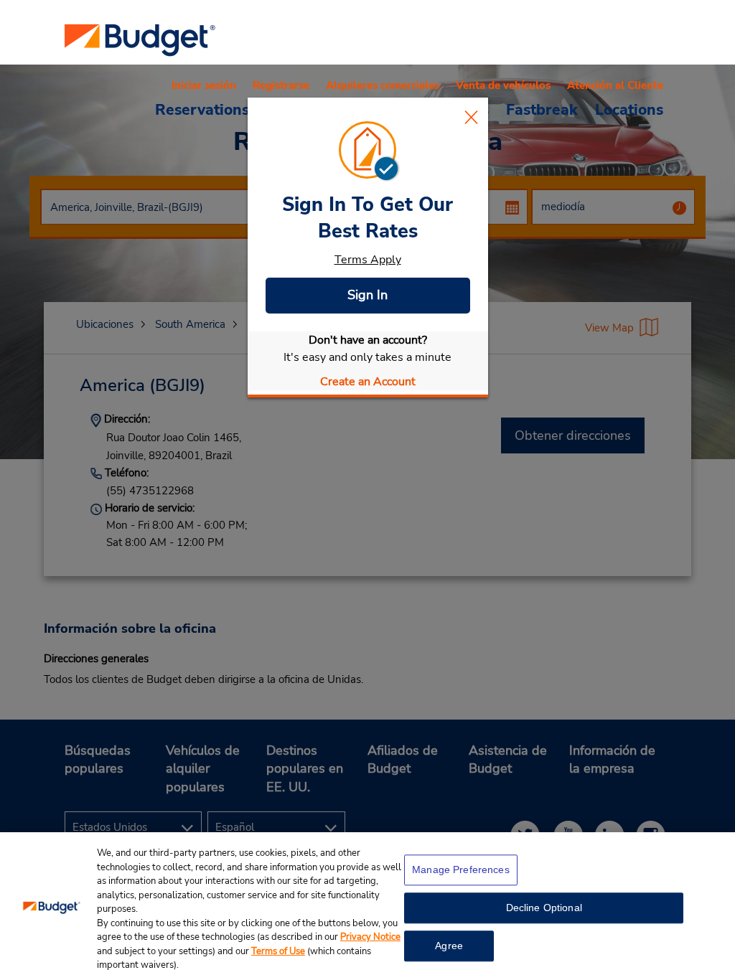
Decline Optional (544, 907)
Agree (449, 945)
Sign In (367, 294)
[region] (367, 906)
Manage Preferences (461, 869)
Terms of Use (278, 951)
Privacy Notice (370, 936)
